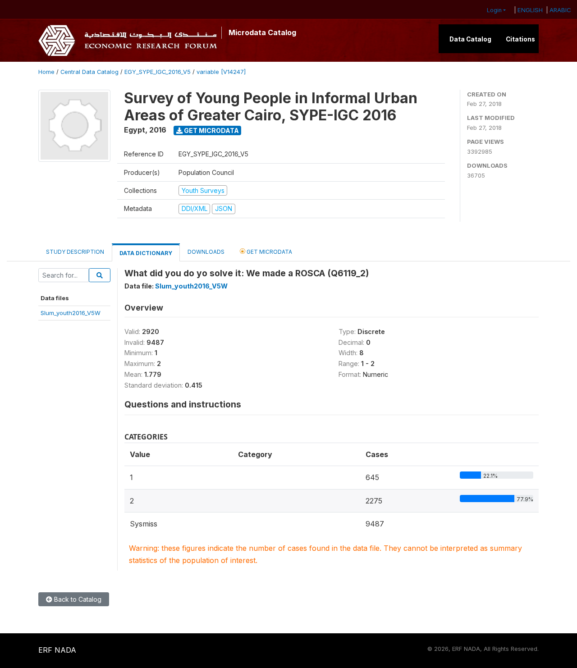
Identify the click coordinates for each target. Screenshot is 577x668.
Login (494, 10)
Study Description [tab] (75, 251)
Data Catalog (470, 39)
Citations (520, 39)
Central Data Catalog (89, 72)
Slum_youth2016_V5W (71, 312)
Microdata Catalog (262, 32)
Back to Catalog (76, 599)
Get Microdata (211, 130)
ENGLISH (530, 10)
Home (46, 72)
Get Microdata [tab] (268, 251)
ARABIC (560, 10)
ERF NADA (57, 649)
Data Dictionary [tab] (145, 253)
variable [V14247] (221, 72)
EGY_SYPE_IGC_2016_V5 (157, 72)
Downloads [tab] (206, 251)
